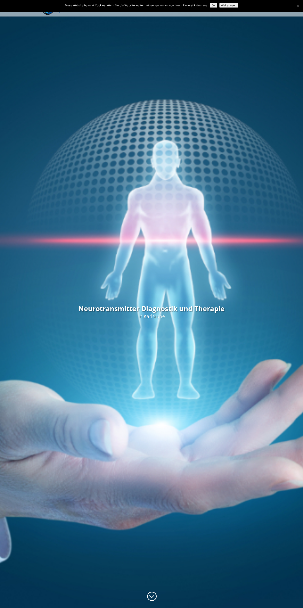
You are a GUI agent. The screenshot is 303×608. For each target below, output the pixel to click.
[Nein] (298, 6)
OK (214, 5)
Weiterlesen (228, 5)
